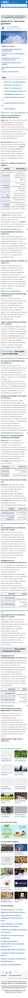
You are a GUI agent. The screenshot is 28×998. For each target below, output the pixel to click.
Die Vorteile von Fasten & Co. (12, 85)
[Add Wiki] (4, 2)
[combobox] (15, 5)
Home (3, 16)
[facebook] (3, 973)
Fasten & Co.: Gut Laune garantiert (13, 82)
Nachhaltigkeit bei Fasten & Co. (13, 94)
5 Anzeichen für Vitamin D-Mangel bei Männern (12, 954)
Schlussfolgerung (8, 109)
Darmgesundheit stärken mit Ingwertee (13, 949)
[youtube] (10, 973)
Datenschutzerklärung (15, 975)
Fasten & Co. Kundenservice (11, 88)
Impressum (4, 975)
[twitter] (6, 973)
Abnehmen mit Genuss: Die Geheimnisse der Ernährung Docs (13, 960)
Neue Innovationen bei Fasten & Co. (14, 91)
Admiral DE (15, 27)
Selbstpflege (10, 16)
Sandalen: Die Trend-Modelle (10, 71)
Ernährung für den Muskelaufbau (11, 964)
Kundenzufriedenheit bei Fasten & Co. (13, 99)
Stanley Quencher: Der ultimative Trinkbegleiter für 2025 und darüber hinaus (12, 918)
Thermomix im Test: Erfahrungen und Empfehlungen (12, 937)
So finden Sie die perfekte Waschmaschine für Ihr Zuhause (14, 931)
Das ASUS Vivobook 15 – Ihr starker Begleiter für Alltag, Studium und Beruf (13, 911)
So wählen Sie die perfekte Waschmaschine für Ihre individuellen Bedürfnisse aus (12, 944)
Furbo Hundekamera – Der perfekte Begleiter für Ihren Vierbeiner (12, 925)
